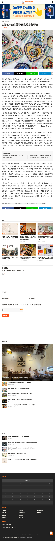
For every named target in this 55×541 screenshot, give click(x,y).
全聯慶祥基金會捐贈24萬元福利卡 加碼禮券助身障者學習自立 (21, 448)
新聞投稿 (38, 535)
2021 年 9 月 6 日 (12, 406)
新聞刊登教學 (22, 512)
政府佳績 (21, 510)
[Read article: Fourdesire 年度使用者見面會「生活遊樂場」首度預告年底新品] (4, 406)
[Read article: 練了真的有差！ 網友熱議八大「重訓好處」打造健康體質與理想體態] (4, 444)
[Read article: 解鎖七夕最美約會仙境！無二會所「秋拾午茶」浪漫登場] (28, 250)
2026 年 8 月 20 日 (5, 239)
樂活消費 (7, 21)
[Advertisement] (27, 214)
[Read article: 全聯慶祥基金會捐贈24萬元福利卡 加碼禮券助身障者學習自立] (4, 449)
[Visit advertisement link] (27, 11)
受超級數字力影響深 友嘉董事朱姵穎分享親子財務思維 (19, 382)
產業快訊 (21, 517)
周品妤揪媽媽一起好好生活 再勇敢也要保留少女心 (19, 388)
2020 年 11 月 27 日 (12, 390)
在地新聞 (4, 515)
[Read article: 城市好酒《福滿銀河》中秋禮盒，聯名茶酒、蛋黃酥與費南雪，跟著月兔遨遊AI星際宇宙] (28, 229)
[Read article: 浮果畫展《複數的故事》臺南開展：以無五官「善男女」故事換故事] (27, 362)
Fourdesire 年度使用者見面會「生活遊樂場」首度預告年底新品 (21, 404)
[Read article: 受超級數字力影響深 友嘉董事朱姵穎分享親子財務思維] (4, 384)
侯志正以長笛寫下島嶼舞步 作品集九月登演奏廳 (18, 436)
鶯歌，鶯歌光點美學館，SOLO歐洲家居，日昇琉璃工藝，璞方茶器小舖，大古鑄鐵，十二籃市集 (25, 203)
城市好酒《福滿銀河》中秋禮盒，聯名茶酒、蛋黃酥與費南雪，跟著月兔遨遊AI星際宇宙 (28, 238)
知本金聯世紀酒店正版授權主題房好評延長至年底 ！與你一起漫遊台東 (46, 238)
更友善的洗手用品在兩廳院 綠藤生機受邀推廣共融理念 (20, 393)
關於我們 (3, 535)
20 (27, 496)
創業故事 (4, 512)
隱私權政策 (23, 535)
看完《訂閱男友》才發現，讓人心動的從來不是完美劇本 (20, 399)
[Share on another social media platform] (52, 73)
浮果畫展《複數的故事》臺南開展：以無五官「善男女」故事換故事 (18, 377)
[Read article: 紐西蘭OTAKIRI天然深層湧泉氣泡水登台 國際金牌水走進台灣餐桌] (10, 229)
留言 (3, 274)
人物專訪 (4, 510)
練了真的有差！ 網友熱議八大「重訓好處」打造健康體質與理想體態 (22, 442)
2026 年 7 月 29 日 (41, 241)
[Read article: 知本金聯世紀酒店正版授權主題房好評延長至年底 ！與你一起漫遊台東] (46, 229)
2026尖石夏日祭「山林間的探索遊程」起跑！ (17, 453)
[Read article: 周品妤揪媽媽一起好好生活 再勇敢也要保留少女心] (4, 390)
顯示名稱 (4, 292)
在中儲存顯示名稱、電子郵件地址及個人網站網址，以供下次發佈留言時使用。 (22, 304)
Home (3, 21)
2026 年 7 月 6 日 (6, 379)
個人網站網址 (32, 298)
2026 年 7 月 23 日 (5, 260)
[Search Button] (52, 2)
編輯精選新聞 (40, 510)
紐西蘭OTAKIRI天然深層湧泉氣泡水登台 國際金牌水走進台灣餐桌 (22, 459)
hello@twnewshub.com (11, 527)
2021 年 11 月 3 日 (12, 384)
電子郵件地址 (5, 298)
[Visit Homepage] (27, 2)
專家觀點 (4, 517)
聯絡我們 (9, 535)
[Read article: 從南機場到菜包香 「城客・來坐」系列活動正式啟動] (10, 250)
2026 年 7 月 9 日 (41, 260)
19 (20, 496)
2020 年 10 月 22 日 (12, 395)
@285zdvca (8, 524)
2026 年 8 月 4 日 (23, 241)
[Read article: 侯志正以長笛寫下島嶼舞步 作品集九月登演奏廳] (4, 438)
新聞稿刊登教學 (31, 535)
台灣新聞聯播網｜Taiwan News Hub (12, 537)
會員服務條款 (16, 535)
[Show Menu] (2, 2)
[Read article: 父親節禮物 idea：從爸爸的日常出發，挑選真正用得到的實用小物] (46, 250)
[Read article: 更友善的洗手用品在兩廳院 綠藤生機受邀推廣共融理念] (4, 395)
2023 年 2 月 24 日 (16, 27)
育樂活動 (39, 512)
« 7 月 (3, 504)
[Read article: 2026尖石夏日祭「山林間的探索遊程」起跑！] (4, 455)
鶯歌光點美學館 (7, 27)
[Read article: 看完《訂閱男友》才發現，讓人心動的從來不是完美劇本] (4, 401)
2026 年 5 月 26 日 (12, 401)
